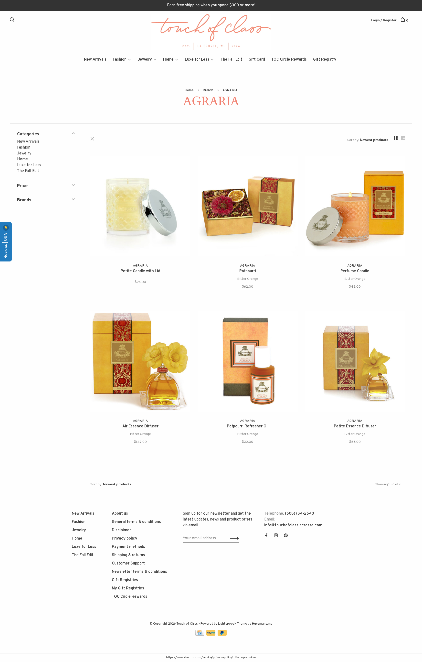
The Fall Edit (231, 59)
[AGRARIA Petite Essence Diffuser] (355, 362)
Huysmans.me (262, 624)
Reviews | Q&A (5, 245)
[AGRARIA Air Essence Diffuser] (140, 362)
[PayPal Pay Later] (222, 634)
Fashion (120, 59)
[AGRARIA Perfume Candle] (355, 207)
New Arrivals (95, 59)
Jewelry (145, 59)
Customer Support (128, 563)
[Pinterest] (286, 536)
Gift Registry (324, 59)
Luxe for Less (197, 59)
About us (120, 513)
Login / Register (384, 20)
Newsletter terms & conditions (139, 571)
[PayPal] (211, 634)
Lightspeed (226, 624)
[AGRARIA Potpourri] (247, 207)
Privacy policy (124, 538)
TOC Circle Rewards (289, 59)
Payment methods (128, 546)
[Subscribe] (233, 538)
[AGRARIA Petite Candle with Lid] (140, 207)
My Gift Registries (128, 588)
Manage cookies (245, 658)
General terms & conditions (136, 522)
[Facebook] (266, 536)
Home (168, 59)
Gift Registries (125, 580)
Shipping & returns (128, 555)
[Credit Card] (200, 634)
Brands (208, 90)
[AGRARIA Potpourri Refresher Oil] (247, 362)
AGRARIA (230, 90)
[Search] (12, 21)
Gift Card (257, 59)
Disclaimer (121, 530)
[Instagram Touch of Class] (276, 536)
